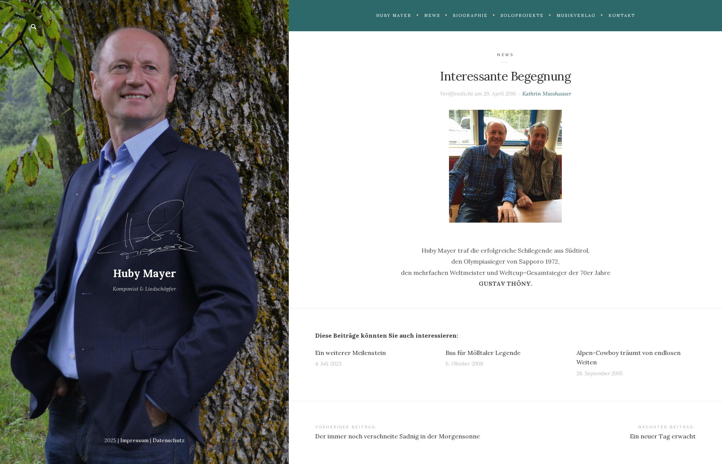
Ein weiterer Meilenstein (350, 352)
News (505, 55)
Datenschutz (169, 440)
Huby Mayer (144, 273)
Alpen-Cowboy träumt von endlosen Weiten (628, 357)
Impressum (134, 440)
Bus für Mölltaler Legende (483, 352)
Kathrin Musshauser (546, 93)
